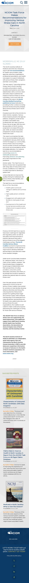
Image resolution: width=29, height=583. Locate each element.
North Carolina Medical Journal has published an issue (13, 101)
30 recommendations (17, 70)
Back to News (14, 44)
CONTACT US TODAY (16, 551)
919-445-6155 (13, 539)
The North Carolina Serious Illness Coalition (12, 244)
